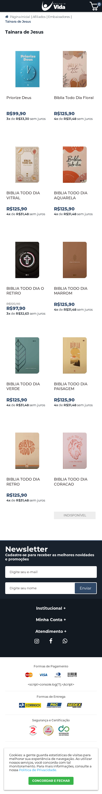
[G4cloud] (48, 734)
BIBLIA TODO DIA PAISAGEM (70, 386)
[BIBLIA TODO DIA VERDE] (27, 356)
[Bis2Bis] (33, 734)
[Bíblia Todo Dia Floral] (75, 69)
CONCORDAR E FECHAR (51, 781)
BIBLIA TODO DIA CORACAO (70, 482)
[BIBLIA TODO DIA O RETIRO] (27, 260)
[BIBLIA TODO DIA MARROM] (75, 260)
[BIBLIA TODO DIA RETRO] (27, 451)
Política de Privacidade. (38, 770)
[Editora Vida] (53, 6)
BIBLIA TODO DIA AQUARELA (70, 195)
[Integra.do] (63, 734)
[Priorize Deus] (27, 69)
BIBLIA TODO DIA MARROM (70, 291)
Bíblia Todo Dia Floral (74, 97)
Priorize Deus (18, 97)
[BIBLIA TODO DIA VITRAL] (27, 165)
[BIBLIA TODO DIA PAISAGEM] (75, 356)
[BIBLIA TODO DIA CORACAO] (75, 451)
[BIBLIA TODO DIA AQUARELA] (75, 165)
